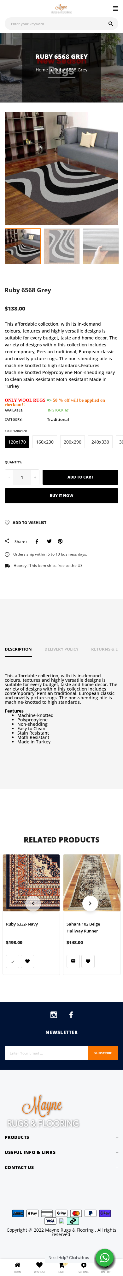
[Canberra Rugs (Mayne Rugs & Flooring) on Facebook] (71, 1016)
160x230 (45, 442)
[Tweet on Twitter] (49, 541)
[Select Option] (12, 961)
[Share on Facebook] (38, 541)
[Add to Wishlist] (27, 961)
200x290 (72, 442)
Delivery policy (61, 649)
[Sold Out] (73, 961)
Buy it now (61, 495)
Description (18, 649)
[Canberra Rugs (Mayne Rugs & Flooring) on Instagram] (53, 1016)
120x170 (17, 442)
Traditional (58, 419)
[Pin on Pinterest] (60, 541)
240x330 (100, 442)
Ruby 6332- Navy (22, 924)
